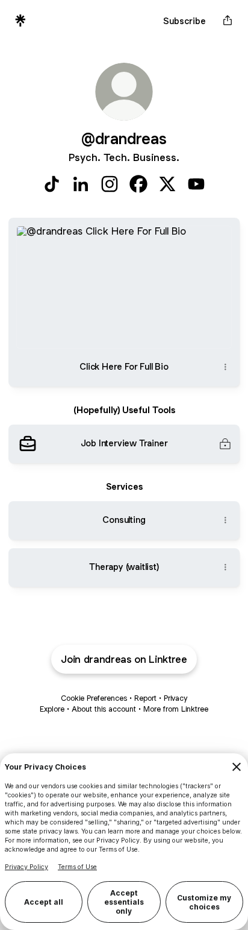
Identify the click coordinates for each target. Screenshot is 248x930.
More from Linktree (175, 709)
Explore (52, 709)
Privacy (175, 698)
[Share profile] (227, 20)
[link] (51, 183)
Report (145, 698)
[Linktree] (20, 20)
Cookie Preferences (94, 698)
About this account (104, 709)
